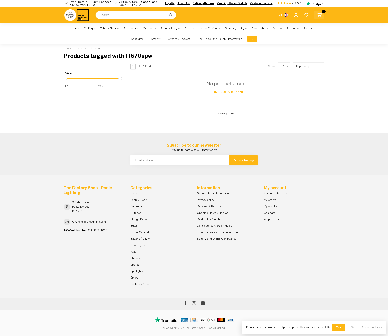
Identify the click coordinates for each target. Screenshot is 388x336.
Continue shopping (227, 92)
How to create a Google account (218, 232)
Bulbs (188, 28)
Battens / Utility (234, 28)
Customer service (261, 3)
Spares (308, 28)
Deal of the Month (208, 219)
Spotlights (137, 39)
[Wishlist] (306, 15)
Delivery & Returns (209, 206)
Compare (269, 213)
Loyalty (169, 3)
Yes (338, 327)
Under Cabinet (208, 28)
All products (271, 219)
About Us (183, 3)
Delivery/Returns (203, 3)
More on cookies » (371, 327)
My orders (270, 200)
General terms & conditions (214, 193)
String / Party (169, 28)
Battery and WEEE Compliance (216, 239)
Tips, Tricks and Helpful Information (219, 39)
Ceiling (88, 28)
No (353, 327)
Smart (154, 39)
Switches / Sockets (178, 39)
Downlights (258, 28)
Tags (80, 48)
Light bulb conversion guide (214, 226)
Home (75, 28)
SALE (252, 39)
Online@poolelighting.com (89, 222)
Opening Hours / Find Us (212, 213)
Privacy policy (205, 200)
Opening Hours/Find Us (232, 3)
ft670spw (94, 48)
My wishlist (271, 206)
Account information (276, 193)
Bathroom (129, 28)
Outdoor (148, 28)
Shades (291, 28)
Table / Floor (108, 28)
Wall (276, 28)
